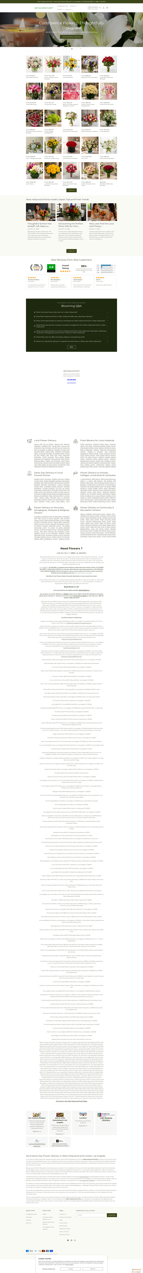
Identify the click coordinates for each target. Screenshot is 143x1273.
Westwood (44, 466)
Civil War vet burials (62, 488)
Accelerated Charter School (100, 497)
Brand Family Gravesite (62, 483)
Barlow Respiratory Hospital (89, 450)
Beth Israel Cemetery (47, 483)
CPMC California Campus (107, 453)
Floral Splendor (104, 131)
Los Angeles (56, 453)
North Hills (53, 455)
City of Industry (47, 448)
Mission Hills (45, 455)
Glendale (57, 450)
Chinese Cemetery (48, 488)
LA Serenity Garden (50, 104)
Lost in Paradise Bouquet (34, 158)
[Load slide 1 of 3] (67, 49)
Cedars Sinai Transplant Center (106, 461)
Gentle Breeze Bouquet (107, 158)
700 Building (108, 481)
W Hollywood (62, 464)
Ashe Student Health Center (89, 448)
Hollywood (58, 451)
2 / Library (89, 481)
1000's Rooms (96, 479)
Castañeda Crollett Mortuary (53, 486)
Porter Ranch (65, 459)
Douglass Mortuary (63, 494)
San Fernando (55, 461)
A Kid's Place (100, 484)
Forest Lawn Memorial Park (56, 499)
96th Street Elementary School (104, 483)
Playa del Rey (55, 459)
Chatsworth (37, 448)
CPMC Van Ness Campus (88, 457)
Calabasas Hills (46, 446)
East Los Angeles (39, 450)
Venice (55, 464)
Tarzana (62, 463)
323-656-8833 (71, 379)
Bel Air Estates (48, 444)
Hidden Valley (49, 451)
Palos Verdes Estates (62, 457)
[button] (73, 6)
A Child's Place (91, 484)
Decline (92, 1269)
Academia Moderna (109, 492)
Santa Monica (38, 463)
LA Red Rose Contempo (70, 158)
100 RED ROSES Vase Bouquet (106, 184)
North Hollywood (63, 455)
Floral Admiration (31, 104)
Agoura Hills (38, 444)
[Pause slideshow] (80, 49)
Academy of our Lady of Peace (95, 496)
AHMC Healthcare (86, 444)
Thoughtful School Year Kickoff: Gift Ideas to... (40, 224)
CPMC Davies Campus (87, 455)
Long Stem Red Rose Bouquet (106, 78)
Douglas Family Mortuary (49, 494)
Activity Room (89, 499)
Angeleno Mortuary (58, 479)
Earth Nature (30, 184)
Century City (65, 446)
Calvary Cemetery (63, 484)
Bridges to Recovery (95, 451)
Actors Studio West (100, 499)
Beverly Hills (59, 444)
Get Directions (71, 382)
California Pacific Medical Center (97, 459)
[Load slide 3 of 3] (72, 49)
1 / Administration (85, 479)
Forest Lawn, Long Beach (55, 501)
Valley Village (42, 464)
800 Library (90, 483)
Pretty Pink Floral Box (107, 104)
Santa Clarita (65, 461)
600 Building (98, 481)
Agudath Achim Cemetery (42, 479)
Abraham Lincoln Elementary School (104, 490)
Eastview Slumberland (41, 496)
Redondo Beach (39, 461)
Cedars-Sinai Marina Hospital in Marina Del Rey (95, 463)
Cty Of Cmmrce (57, 448)
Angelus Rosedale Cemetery (52, 481)
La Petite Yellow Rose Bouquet (51, 184)
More (71, 347)
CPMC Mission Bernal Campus (106, 455)
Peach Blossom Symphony (89, 131)
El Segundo (49, 450)
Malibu (62, 453)
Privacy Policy (69, 1264)
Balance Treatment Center (107, 448)
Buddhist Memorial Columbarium (45, 484)
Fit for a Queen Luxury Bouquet (51, 78)
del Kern (60, 466)
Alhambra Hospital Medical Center (104, 446)
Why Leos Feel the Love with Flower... (101, 224)
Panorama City (38, 459)
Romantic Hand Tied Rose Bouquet (34, 132)
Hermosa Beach (39, 451)
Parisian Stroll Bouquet (70, 131)
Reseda (47, 461)
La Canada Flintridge (45, 453)
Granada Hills (65, 450)
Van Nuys (49, 464)
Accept (71, 1269)
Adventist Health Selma (101, 444)
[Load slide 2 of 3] (69, 49)
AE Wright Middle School (95, 486)
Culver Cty (66, 448)
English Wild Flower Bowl (89, 77)
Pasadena (47, 459)
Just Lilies (84, 158)
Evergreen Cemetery (40, 499)
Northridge (37, 457)
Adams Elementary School (101, 501)
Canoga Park (56, 446)
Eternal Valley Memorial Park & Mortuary (54, 497)
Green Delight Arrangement (48, 132)
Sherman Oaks (47, 463)
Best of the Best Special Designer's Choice (70, 105)
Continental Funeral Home (42, 490)
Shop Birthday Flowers (71, 34)
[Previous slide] (63, 49)
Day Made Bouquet (32, 77)
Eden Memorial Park (55, 496)
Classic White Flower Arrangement (88, 105)
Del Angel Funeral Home (59, 490)
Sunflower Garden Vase (51, 158)
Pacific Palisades (48, 457)
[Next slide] (76, 49)
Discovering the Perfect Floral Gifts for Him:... (70, 224)
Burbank (66, 444)
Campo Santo (38, 486)
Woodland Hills (53, 466)
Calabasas (37, 446)
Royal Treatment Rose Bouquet (70, 184)
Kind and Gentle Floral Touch (88, 184)
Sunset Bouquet (68, 77)
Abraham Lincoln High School (90, 492)
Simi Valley (56, 463)
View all (71, 190)
